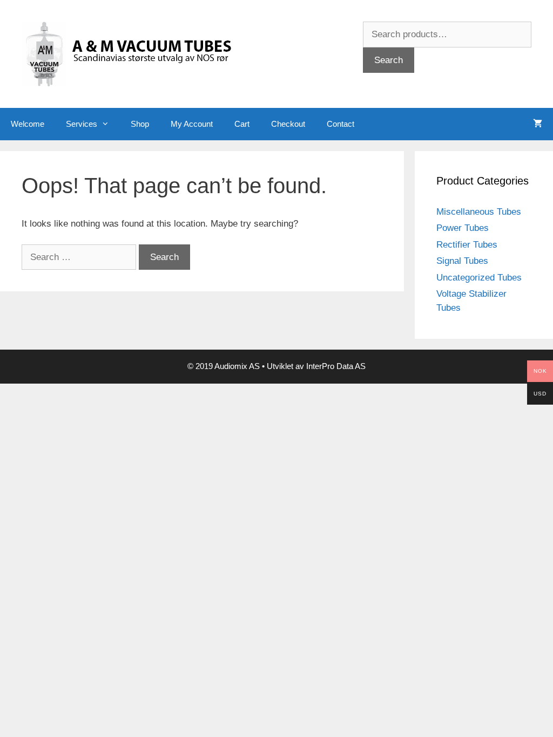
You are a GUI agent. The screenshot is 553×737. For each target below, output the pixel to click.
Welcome (27, 123)
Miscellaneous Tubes (478, 212)
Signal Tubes (462, 261)
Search (388, 60)
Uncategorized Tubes (479, 277)
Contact (340, 123)
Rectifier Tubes (466, 245)
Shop (140, 123)
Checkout (288, 123)
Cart (241, 123)
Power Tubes (462, 228)
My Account (192, 123)
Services (81, 123)
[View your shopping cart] (537, 124)
